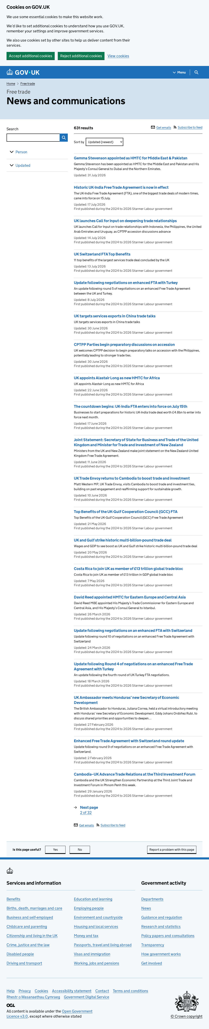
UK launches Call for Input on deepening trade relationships (125, 220)
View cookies (118, 56)
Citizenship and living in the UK (32, 935)
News (146, 908)
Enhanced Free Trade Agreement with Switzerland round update (129, 741)
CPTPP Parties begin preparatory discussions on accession (124, 344)
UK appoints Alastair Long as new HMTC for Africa (117, 378)
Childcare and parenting (27, 926)
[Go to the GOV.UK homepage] (23, 72)
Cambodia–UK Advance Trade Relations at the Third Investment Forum (134, 774)
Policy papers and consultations (168, 935)
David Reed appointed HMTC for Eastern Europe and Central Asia (130, 597)
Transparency (152, 944)
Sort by (79, 142)
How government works (161, 954)
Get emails (163, 127)
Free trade (27, 83)
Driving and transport (24, 963)
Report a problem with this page (171, 849)
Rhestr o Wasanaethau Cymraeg (33, 997)
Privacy (25, 990)
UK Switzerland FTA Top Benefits (102, 254)
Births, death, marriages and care (34, 908)
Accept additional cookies (30, 56)
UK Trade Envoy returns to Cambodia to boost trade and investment (132, 478)
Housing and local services (96, 926)
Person (21, 152)
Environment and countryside (98, 917)
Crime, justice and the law (28, 944)
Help (11, 990)
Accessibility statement (71, 990)
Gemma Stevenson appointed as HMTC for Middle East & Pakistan (130, 158)
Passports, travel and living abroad (103, 944)
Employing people (89, 908)
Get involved (151, 963)
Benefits (13, 899)
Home (11, 83)
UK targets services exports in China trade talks (115, 316)
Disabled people (20, 954)
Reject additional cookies (81, 56)
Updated (23, 165)
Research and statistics (161, 926)
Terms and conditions (130, 990)
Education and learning (93, 899)
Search (27, 129)
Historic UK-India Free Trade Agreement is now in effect (121, 187)
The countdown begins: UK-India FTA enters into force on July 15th (130, 406)
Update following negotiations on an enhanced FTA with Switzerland (133, 630)
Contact (102, 990)
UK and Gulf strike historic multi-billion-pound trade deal (123, 540)
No (84, 849)
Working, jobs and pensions (96, 963)
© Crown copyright (186, 1016)
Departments (152, 899)
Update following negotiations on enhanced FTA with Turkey (126, 282)
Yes (59, 849)
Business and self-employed (30, 917)
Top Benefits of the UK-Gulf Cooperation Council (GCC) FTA (126, 511)
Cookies (41, 990)
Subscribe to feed (190, 127)
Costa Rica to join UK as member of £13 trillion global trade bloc (128, 568)
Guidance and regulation (161, 917)
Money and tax (86, 935)
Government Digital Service (86, 997)
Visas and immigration (92, 954)
